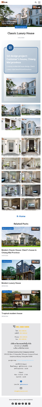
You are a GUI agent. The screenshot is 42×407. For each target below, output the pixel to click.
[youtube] (19, 403)
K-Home (21, 216)
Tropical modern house (12, 313)
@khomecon (24, 384)
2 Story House (7, 292)
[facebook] (12, 403)
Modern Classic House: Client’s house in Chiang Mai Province (19, 251)
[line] (22, 403)
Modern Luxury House (11, 283)
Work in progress (21, 27)
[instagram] (16, 403)
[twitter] (26, 403)
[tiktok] (29, 403)
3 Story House (7, 261)
